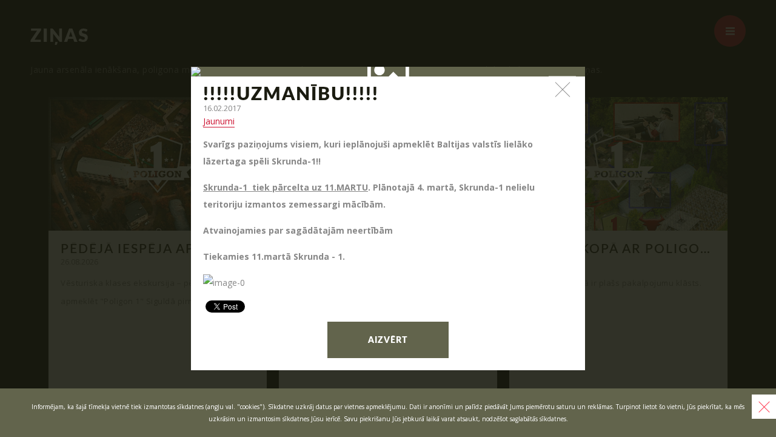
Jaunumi (219, 121)
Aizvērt (388, 340)
